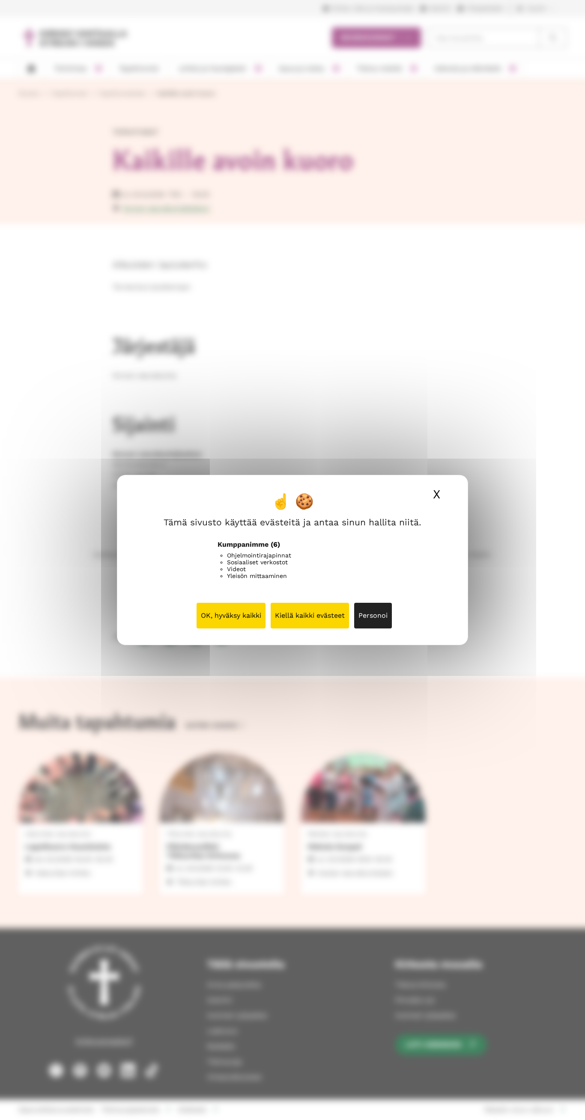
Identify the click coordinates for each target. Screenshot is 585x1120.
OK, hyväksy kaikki (231, 615)
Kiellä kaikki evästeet (310, 615)
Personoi (373, 615)
